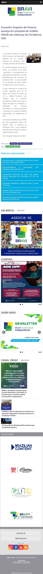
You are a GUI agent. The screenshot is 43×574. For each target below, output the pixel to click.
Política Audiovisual (25, 143)
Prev (3, 282)
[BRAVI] (21, 16)
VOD (17, 146)
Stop (40, 304)
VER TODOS (20, 210)
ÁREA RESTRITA (21, 538)
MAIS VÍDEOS (25, 360)
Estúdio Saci (28, 573)
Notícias (13, 143)
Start (39, 304)
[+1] (30, 49)
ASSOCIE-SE (20, 533)
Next (39, 282)
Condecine (10, 146)
